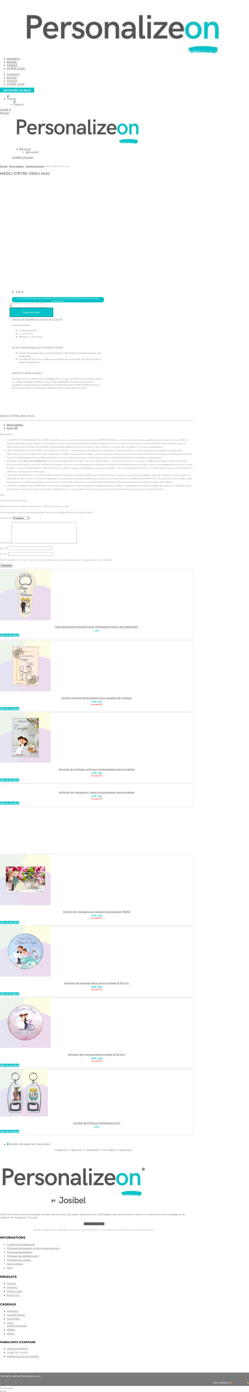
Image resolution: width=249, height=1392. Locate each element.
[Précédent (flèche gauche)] (1, 1391)
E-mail (4, 554)
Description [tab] (15, 425)
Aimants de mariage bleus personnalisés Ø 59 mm (96, 983)
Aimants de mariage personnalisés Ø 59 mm (96, 1054)
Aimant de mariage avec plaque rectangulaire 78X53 (96, 911)
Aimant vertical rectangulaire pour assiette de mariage (96, 698)
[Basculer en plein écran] (4, 1388)
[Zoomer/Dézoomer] (1, 1388)
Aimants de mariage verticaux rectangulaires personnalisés (96, 769)
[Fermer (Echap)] (11, 1388)
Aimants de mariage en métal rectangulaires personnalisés (96, 792)
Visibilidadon (239, 1382)
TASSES (12, 65)
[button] (11, 98)
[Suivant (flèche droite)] (4, 1391)
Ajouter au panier (31, 312)
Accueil (3, 166)
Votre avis (6, 542)
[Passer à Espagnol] (19, 104)
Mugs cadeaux (16, 166)
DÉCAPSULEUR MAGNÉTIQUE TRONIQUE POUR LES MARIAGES (96, 627)
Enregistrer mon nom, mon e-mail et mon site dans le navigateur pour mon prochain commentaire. (58, 559)
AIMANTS (13, 59)
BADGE (12, 62)
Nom (3, 548)
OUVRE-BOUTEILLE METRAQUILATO (96, 1123)
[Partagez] (8, 1388)
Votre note (6, 518)
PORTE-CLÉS (16, 68)
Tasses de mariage (34, 166)
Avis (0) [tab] (12, 428)
